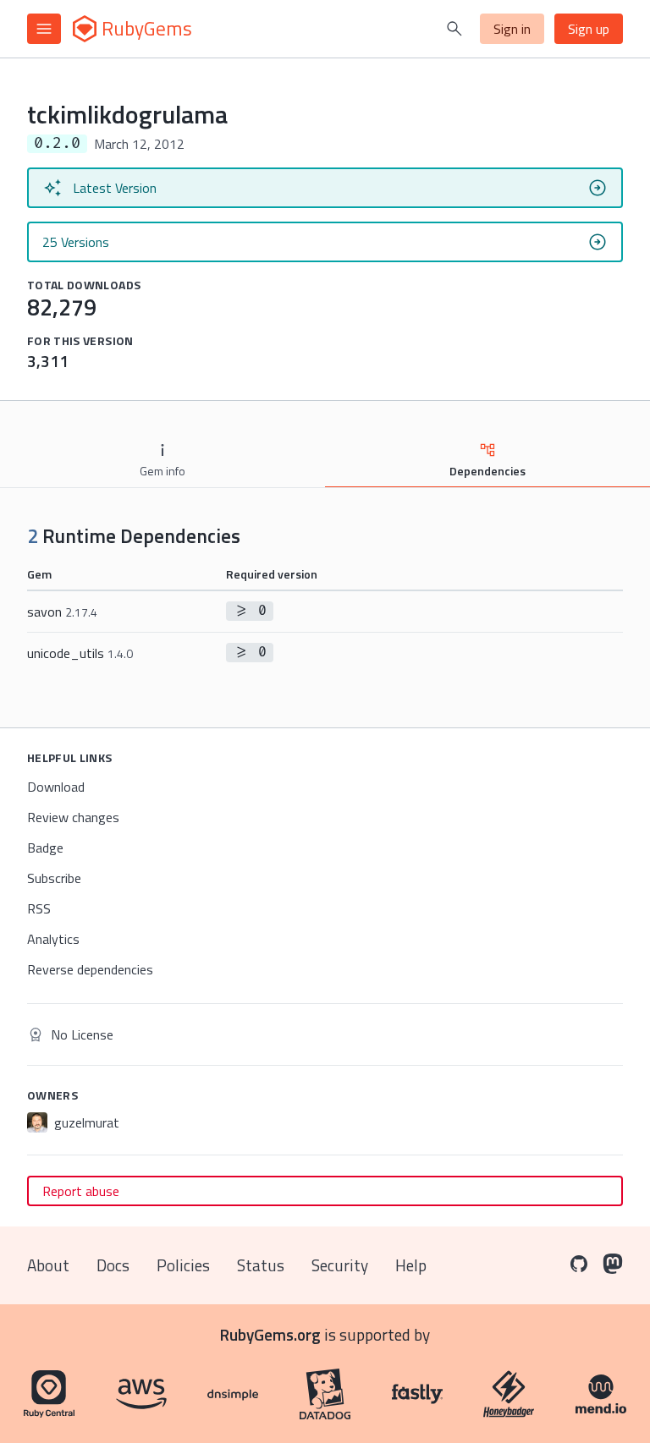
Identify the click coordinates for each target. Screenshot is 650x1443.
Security (339, 1265)
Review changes (73, 817)
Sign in (512, 29)
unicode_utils (80, 653)
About (48, 1265)
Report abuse (80, 1191)
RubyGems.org (270, 1334)
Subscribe (54, 878)
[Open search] (454, 29)
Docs (112, 1265)
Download (56, 786)
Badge (45, 847)
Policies (183, 1265)
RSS (39, 908)
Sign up (588, 29)
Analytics (53, 939)
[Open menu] (44, 29)
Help (411, 1265)
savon (62, 611)
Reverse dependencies (90, 969)
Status (260, 1265)
